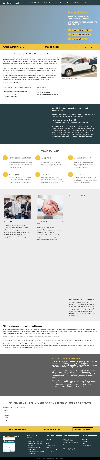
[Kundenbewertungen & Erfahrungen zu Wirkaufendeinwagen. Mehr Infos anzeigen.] (9, 451)
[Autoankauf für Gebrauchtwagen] (13, 435)
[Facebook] (82, 449)
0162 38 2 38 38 (52, 47)
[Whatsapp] (85, 449)
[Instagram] (89, 449)
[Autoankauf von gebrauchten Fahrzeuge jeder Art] (14, 2)
